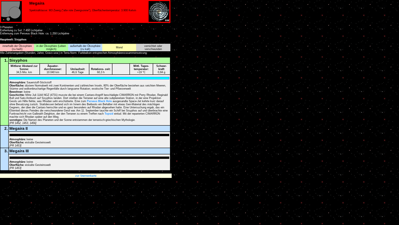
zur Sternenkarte (85, 175)
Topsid (109, 113)
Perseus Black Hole (99, 101)
